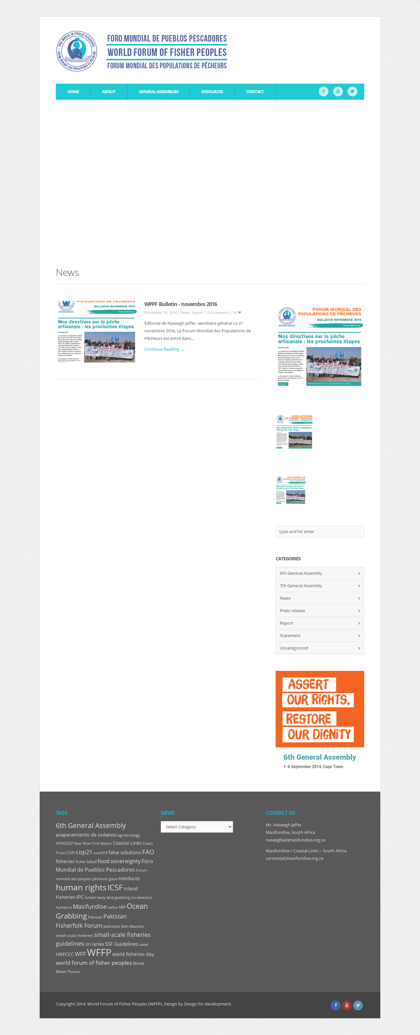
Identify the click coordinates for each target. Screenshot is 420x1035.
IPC (80, 897)
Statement (290, 635)
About (109, 91)
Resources (212, 91)
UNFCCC (65, 954)
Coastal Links (127, 843)
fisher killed (85, 861)
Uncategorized (294, 648)
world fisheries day (133, 954)
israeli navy (95, 897)
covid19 (101, 853)
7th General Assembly (301, 586)
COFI (70, 853)
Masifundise (90, 906)
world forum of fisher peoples (94, 962)
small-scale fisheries (74, 935)
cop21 (84, 852)
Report (197, 312)
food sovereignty (119, 861)
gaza (113, 878)
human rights (81, 887)
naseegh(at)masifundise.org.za (295, 840)
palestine (111, 926)
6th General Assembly (301, 573)
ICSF (115, 887)
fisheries (65, 861)
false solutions (125, 852)
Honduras (129, 878)
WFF (80, 954)
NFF (122, 907)
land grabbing (118, 897)
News (185, 312)
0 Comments (218, 312)
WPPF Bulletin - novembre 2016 (180, 304)
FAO (148, 851)
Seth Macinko (132, 926)
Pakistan (95, 917)
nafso (113, 907)
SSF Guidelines (121, 944)
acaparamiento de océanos (86, 834)
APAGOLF (64, 843)
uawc (144, 944)
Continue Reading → (164, 349)
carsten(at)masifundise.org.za (294, 858)
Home (73, 91)
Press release (292, 610)
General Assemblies (158, 91)
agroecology (128, 835)
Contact (255, 91)
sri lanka (94, 944)
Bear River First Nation (93, 843)
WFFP (99, 952)
